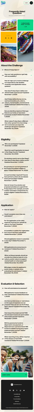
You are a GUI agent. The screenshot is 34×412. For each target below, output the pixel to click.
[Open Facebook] (6, 38)
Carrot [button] (18, 407)
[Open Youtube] (24, 390)
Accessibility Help (17, 394)
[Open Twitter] (17, 390)
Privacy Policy (17, 396)
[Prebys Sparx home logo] (3, 3)
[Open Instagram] (20, 391)
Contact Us (17, 401)
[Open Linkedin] (13, 390)
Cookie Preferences (17, 403)
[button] (26, 2)
